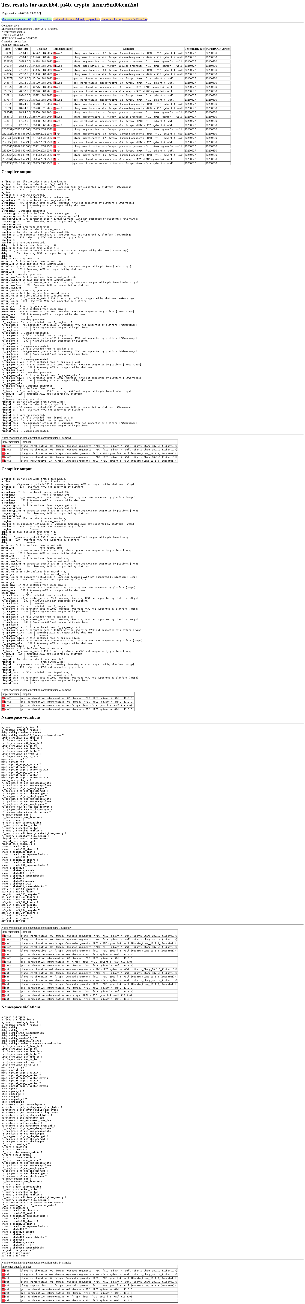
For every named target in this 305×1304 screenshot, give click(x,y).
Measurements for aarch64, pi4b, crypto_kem (27, 19)
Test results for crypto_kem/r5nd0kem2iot (124, 19)
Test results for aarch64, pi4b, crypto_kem (76, 19)
